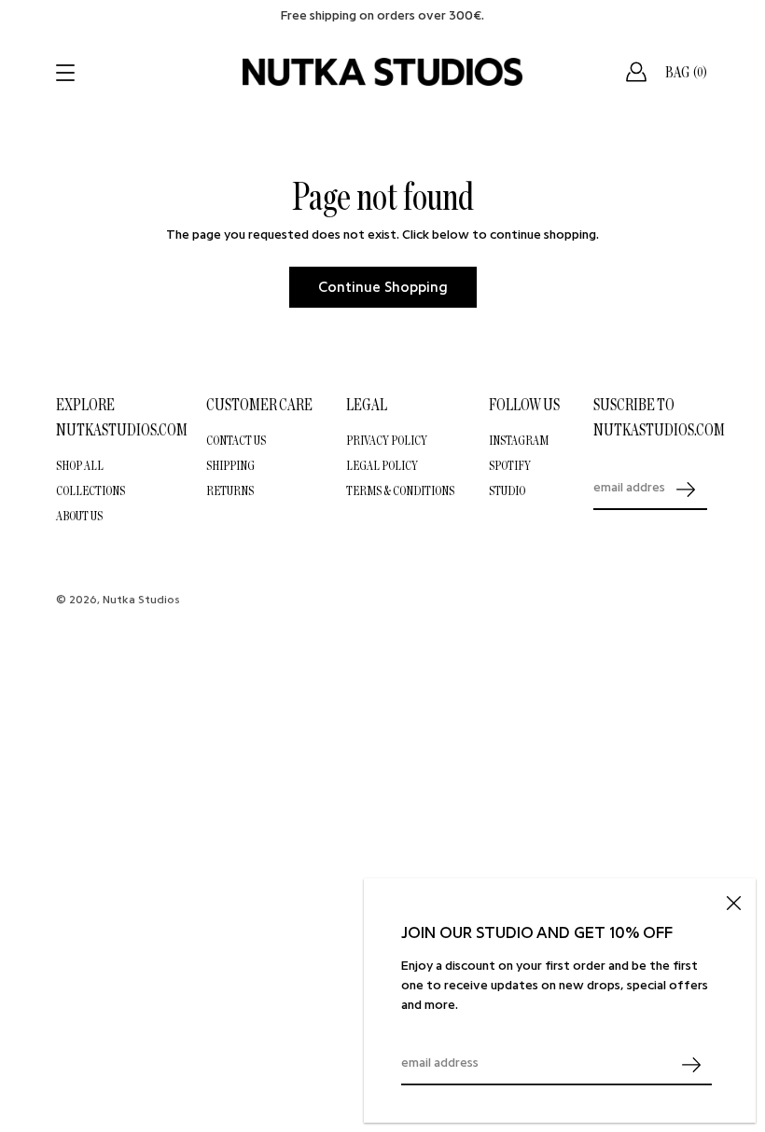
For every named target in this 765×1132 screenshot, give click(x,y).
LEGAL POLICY (382, 465)
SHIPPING (230, 465)
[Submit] (691, 1064)
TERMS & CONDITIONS (400, 490)
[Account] (636, 72)
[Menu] (67, 72)
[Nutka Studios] (382, 71)
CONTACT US (236, 440)
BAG (686, 71)
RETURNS (230, 490)
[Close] (733, 900)
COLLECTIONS (90, 490)
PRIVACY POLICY (386, 440)
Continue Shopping (383, 287)
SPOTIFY (510, 465)
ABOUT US (79, 515)
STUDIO (507, 490)
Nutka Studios (141, 599)
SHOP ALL (80, 465)
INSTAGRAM (519, 440)
